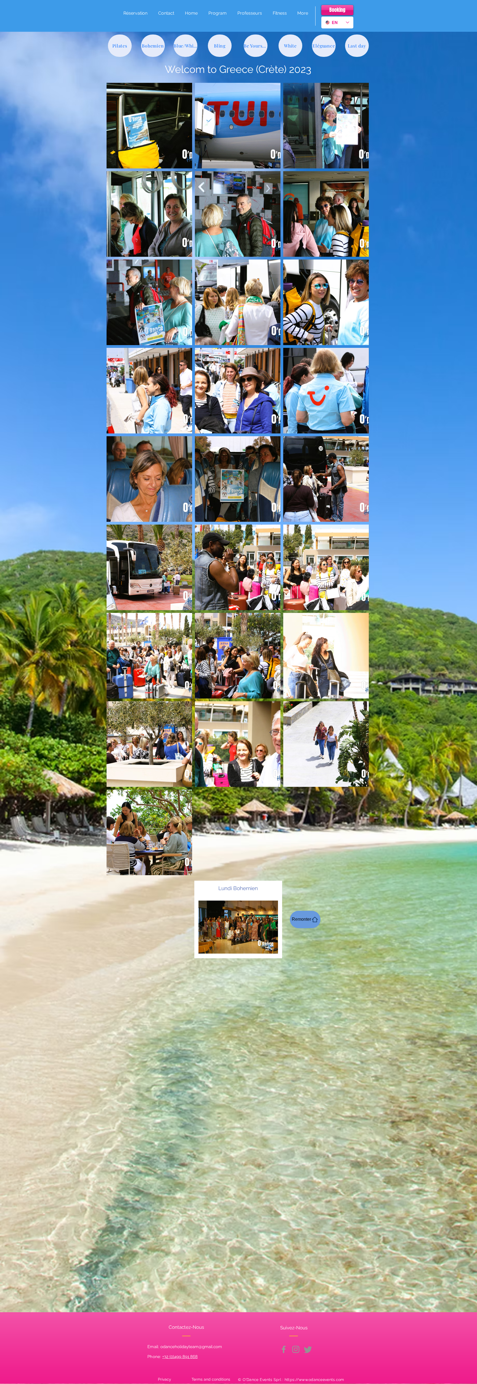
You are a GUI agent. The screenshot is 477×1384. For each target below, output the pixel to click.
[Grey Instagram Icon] (296, 1349)
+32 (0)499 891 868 (180, 1356)
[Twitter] (308, 1349)
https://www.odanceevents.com (314, 1379)
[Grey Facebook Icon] (283, 1349)
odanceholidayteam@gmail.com (191, 1346)
